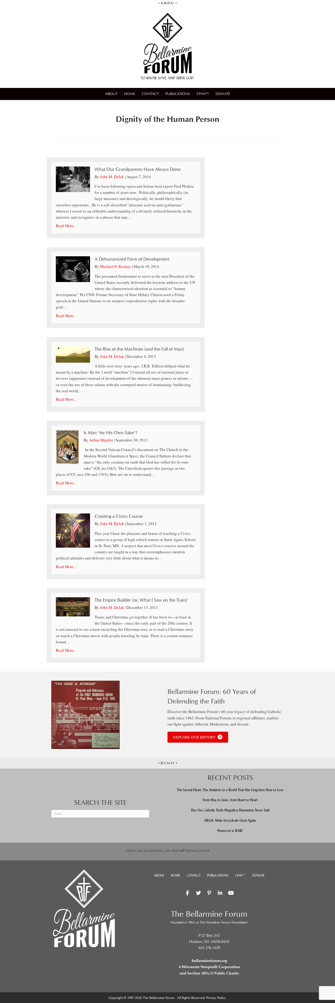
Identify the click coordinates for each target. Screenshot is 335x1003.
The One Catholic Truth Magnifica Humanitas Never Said (230, 810)
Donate (223, 94)
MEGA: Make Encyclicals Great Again (230, 820)
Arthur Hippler (101, 440)
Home (129, 94)
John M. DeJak (112, 176)
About (111, 94)
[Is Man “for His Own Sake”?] (67, 446)
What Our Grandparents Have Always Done (137, 169)
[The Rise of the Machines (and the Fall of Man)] (73, 354)
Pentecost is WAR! (230, 831)
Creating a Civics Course (119, 516)
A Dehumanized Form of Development (132, 259)
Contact (150, 94)
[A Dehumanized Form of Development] (73, 268)
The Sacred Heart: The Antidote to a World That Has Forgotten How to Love (230, 790)
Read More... (66, 225)
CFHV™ (202, 94)
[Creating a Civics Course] (73, 530)
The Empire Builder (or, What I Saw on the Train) (141, 600)
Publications (177, 94)
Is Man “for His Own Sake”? (110, 433)
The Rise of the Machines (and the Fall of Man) (139, 349)
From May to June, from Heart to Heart (230, 800)
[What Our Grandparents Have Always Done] (73, 178)
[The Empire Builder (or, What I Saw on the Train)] (73, 606)
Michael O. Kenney (115, 266)
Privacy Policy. (216, 998)
